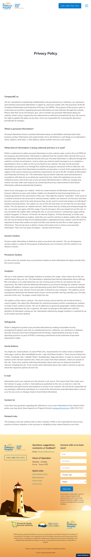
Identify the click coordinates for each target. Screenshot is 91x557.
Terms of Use (37, 484)
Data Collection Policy (40, 474)
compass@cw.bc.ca (61, 408)
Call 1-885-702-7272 (15, 458)
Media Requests (38, 477)
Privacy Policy (37, 481)
